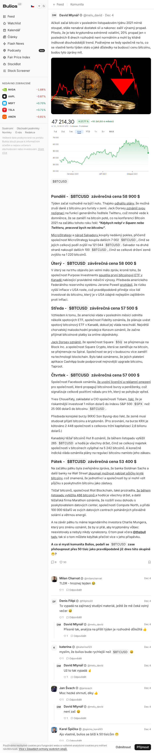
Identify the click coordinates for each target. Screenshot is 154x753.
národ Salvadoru (87, 235)
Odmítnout (123, 747)
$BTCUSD (60, 181)
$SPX (138, 404)
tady (54, 537)
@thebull (139, 532)
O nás (18, 132)
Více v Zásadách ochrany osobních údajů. (43, 748)
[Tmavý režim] (42, 6)
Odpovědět (75, 589)
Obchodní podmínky (28, 128)
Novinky (7, 132)
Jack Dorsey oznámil (66, 342)
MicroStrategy (61, 235)
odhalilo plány (124, 203)
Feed (60, 4)
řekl (131, 399)
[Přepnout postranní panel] (48, 376)
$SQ (119, 342)
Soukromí (7, 128)
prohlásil (126, 285)
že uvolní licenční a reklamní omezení (124, 382)
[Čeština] (32, 6)
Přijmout (143, 747)
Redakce (30, 132)
